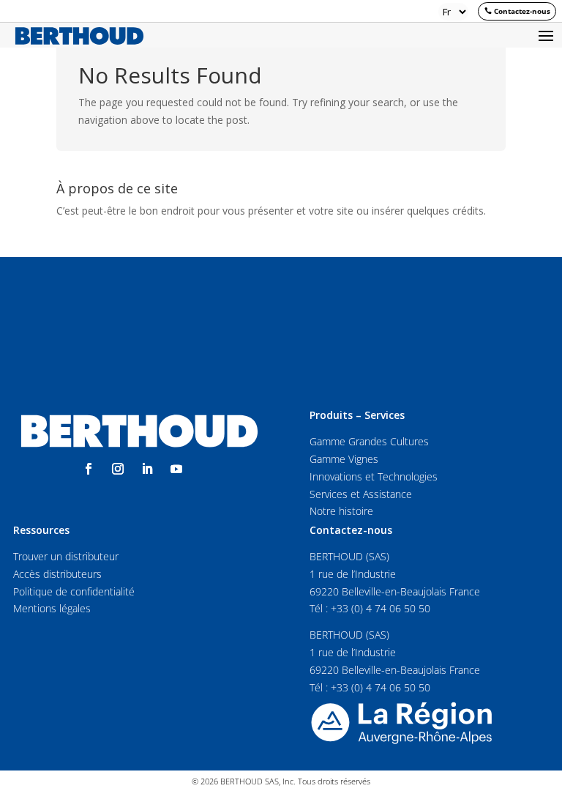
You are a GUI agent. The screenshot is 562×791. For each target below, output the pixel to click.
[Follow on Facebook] (88, 468)
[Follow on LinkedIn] (147, 468)
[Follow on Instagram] (118, 468)
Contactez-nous (522, 11)
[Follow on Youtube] (176, 468)
